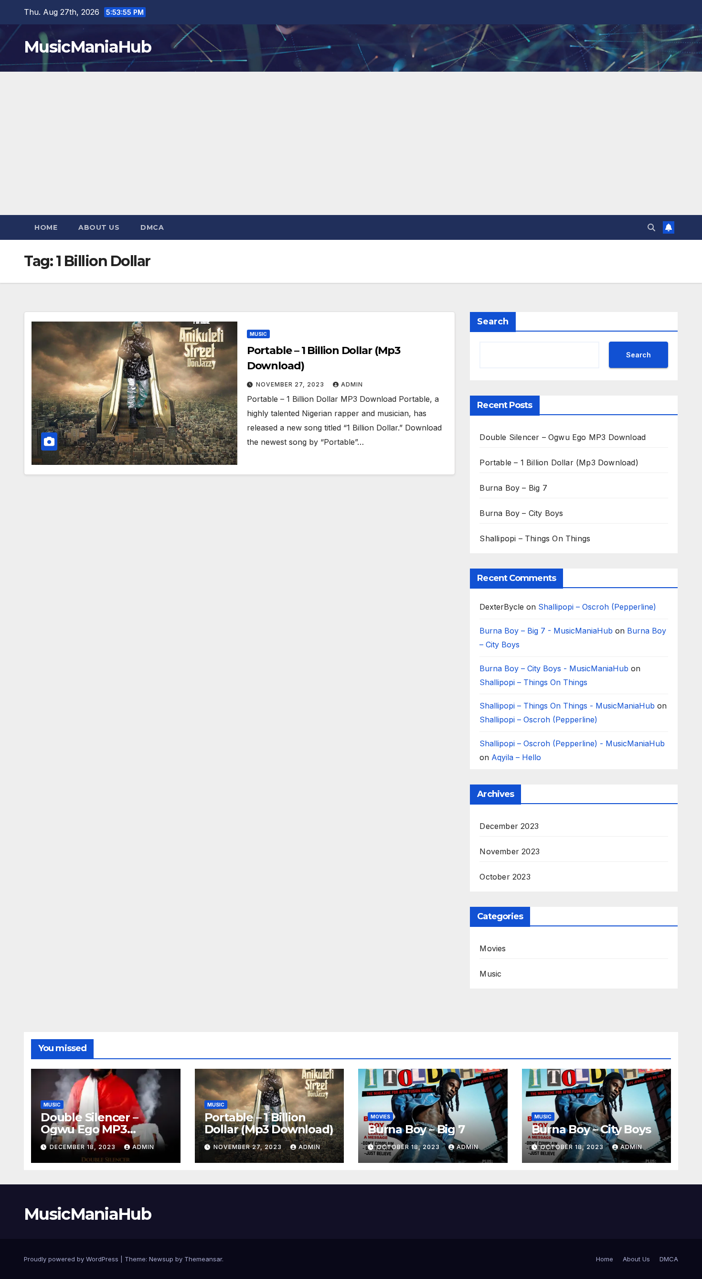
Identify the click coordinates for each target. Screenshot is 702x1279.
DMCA (152, 227)
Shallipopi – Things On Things (534, 538)
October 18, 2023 (409, 1146)
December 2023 (509, 826)
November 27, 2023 (291, 384)
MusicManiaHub (87, 47)
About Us (98, 227)
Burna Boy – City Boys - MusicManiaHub (553, 668)
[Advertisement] (351, 143)
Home (45, 227)
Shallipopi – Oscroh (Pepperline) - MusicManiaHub (572, 743)
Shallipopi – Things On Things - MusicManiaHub (567, 705)
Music (258, 334)
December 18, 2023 (83, 1146)
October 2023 (504, 876)
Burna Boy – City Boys (521, 513)
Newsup (161, 1259)
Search (493, 321)
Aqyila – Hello (516, 757)
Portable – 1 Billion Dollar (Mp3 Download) (558, 462)
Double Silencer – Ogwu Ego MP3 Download (562, 437)
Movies (492, 948)
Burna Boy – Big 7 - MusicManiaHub (546, 630)
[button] (651, 227)
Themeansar (203, 1259)
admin (352, 384)
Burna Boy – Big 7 (513, 488)
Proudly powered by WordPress (72, 1259)
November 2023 (509, 851)
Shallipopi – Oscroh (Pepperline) (597, 607)
